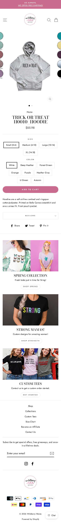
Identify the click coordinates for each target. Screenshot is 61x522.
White (12, 165)
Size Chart (30, 421)
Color (30, 159)
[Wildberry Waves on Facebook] (32, 463)
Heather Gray (43, 172)
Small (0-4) (11, 144)
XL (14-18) (30, 152)
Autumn (37, 180)
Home (29, 111)
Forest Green (46, 165)
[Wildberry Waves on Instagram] (26, 463)
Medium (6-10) (29, 144)
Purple (28, 172)
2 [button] (32, 106)
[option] (30, 4)
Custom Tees (30, 416)
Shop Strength (30, 341)
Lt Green (24, 180)
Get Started (30, 395)
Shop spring (30, 286)
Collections (30, 411)
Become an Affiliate (30, 426)
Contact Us (30, 432)
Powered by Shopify (30, 519)
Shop (30, 406)
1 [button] (29, 106)
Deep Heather (27, 165)
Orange (15, 172)
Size (30, 139)
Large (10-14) (48, 144)
